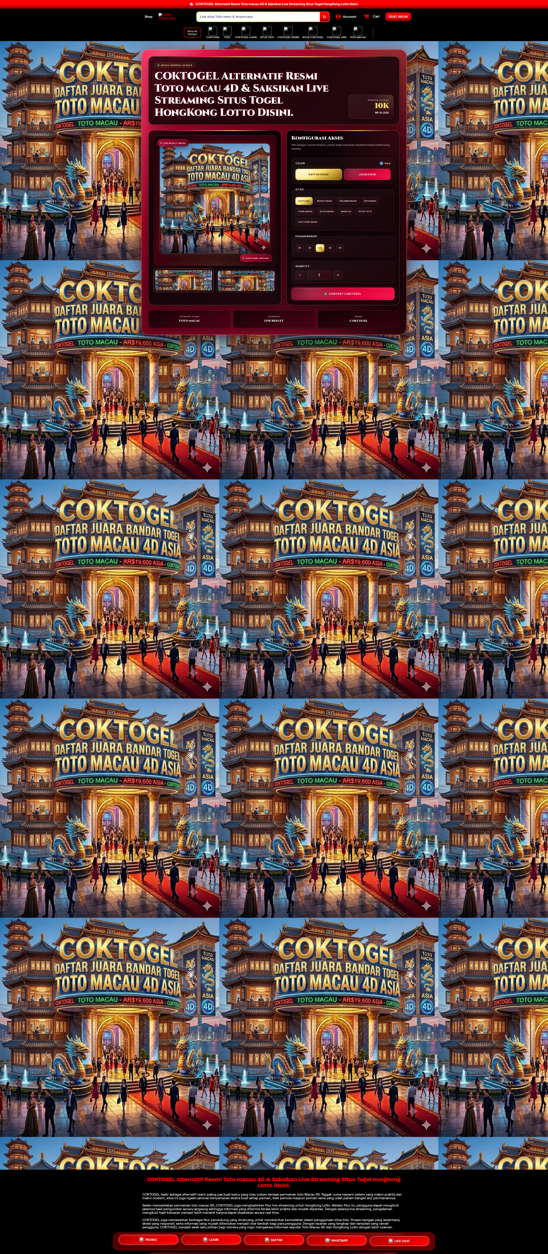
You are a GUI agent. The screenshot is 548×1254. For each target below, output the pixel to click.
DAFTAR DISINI (319, 174)
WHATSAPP (339, 1241)
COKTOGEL (151, 1194)
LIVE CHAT (402, 1241)
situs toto (342, 1220)
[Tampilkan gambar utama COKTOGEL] (183, 280)
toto (300, 1194)
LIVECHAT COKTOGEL (345, 294)
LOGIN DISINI (367, 174)
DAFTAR (277, 1240)
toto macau (200, 1205)
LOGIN (214, 1240)
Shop (149, 16)
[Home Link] (173, 16)
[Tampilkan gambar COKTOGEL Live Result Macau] (246, 281)
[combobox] (258, 17)
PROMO (151, 1239)
